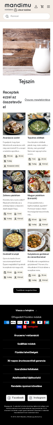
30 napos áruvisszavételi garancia (26, 361)
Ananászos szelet (11, 138)
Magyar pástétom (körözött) (36, 197)
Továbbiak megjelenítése (26, 290)
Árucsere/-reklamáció (26, 335)
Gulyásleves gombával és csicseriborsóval (38, 255)
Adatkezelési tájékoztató (26, 378)
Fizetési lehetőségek (26, 352)
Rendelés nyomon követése (26, 386)
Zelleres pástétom (11, 195)
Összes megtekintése (37, 100)
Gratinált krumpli (11, 254)
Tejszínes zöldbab (36, 138)
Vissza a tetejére (25, 310)
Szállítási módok (26, 344)
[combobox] (26, 16)
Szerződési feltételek (26, 369)
